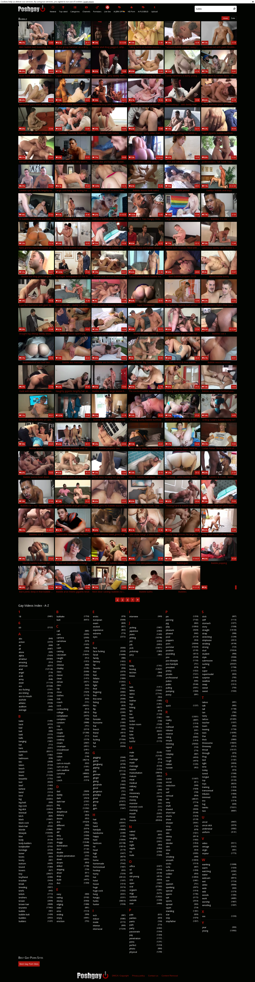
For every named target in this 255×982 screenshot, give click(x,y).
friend (109, 732)
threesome (219, 743)
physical (145, 952)
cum (73, 760)
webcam (219, 878)
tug (219, 804)
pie (182, 616)
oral (145, 886)
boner (36, 853)
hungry (109, 897)
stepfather (182, 921)
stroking (219, 643)
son (182, 880)
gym (109, 808)
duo (73, 883)
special (182, 890)
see (182, 788)
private (182, 674)
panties (145, 918)
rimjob (182, 740)
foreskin (109, 719)
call (73, 631)
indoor (109, 918)
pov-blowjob (182, 660)
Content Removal (170, 975)
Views (225, 18)
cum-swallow (73, 770)
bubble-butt (36, 914)
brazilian (36, 880)
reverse (182, 733)
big (36, 799)
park (145, 924)
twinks (219, 807)
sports (182, 900)
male (145, 752)
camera (73, 637)
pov (182, 657)
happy (109, 836)
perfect (145, 945)
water (219, 874)
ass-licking (36, 693)
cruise (73, 753)
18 (36, 616)
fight (109, 685)
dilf (73, 832)
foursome (109, 722)
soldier (182, 873)
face (109, 647)
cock (73, 705)
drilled (73, 866)
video (219, 843)
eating (73, 897)
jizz (145, 641)
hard (109, 839)
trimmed (219, 797)
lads (145, 687)
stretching (219, 636)
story (219, 626)
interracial (109, 929)
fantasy (109, 661)
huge (109, 887)
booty (36, 860)
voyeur (219, 853)
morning (145, 810)
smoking (182, 856)
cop (73, 726)
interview (145, 616)
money (145, 800)
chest (73, 661)
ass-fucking (36, 689)
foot (109, 715)
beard (36, 771)
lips (145, 710)
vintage (219, 846)
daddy (73, 794)
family (109, 658)
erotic (109, 616)
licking (145, 707)
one (145, 879)
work (219, 898)
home (109, 860)
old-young (145, 876)
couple (73, 732)
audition (36, 706)
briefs (36, 890)
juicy (145, 654)
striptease (219, 640)
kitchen (145, 672)
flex (109, 705)
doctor (73, 838)
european (109, 619)
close (73, 692)
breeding (36, 887)
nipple (145, 848)
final (109, 688)
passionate (145, 931)
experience (109, 630)
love (145, 731)
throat (219, 749)
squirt (182, 907)
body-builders (36, 843)
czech (73, 780)
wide (219, 888)
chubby (73, 668)
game (109, 760)
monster (145, 803)
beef (36, 785)
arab (36, 676)
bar (36, 744)
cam (73, 634)
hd (109, 846)
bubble (36, 911)
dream (73, 862)
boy (36, 873)
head (109, 850)
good (109, 788)
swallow (219, 681)
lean (145, 697)
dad (73, 791)
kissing (145, 669)
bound (36, 867)
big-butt (36, 802)
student (219, 653)
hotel (109, 880)
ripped (182, 747)
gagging (109, 757)
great (109, 798)
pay (145, 935)
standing (182, 911)
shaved (182, 809)
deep (73, 808)
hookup (109, 870)
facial (109, 654)
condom (73, 722)
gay (109, 771)
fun (109, 746)
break (36, 884)
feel (109, 671)
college (73, 712)
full (109, 743)
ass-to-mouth (36, 696)
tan (219, 712)
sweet (219, 691)
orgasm (145, 890)
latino (145, 693)
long (145, 727)
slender (182, 843)
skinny (182, 836)
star (182, 914)
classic (73, 675)
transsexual (219, 790)
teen (219, 732)
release (182, 730)
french (109, 729)
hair (109, 819)
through (219, 753)
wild (219, 891)
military (145, 786)
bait (36, 731)
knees (145, 676)
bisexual (36, 812)
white (219, 884)
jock (145, 647)
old (145, 873)
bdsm (36, 765)
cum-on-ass (73, 766)
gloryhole (109, 784)
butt (73, 619)
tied (219, 760)
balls (36, 738)
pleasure (182, 630)
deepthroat (73, 811)
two (219, 810)
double (73, 852)
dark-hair (73, 801)
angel (36, 672)
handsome (109, 833)
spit (182, 897)
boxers (36, 870)
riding (182, 737)
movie (145, 817)
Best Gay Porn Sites (29, 964)
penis (145, 941)
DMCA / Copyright (120, 975)
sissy (182, 826)
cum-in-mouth (73, 763)
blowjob (36, 833)
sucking (219, 664)
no (145, 851)
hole (109, 856)
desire (73, 818)
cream (73, 743)
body (36, 839)
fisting (109, 702)
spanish (182, 884)
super (219, 670)
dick (73, 822)
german (109, 774)
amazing (36, 662)
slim (182, 846)
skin (182, 833)
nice (145, 841)
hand (109, 826)
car (73, 644)
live (145, 714)
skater (182, 829)
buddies (36, 917)
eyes (109, 636)
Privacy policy (138, 975)
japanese (145, 631)
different (73, 825)
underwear (219, 828)
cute (73, 777)
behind (36, 788)
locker (145, 721)
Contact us (153, 975)
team (219, 726)
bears (36, 775)
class (73, 671)
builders (36, 921)
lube (145, 734)
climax (73, 681)
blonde (36, 829)
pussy (182, 694)
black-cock (36, 822)
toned (219, 773)
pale (145, 914)
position (182, 650)
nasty (145, 834)
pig (182, 623)
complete (73, 719)
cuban (73, 756)
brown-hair (36, 904)
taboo (219, 702)
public (182, 684)
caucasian (73, 654)
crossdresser (73, 749)
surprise (219, 677)
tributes (219, 793)
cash (73, 647)
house (109, 884)
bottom (36, 863)
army (36, 679)
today (219, 770)
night (145, 845)
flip (109, 709)
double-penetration (73, 855)
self (182, 792)
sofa (182, 867)
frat (109, 726)
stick (219, 616)
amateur (36, 659)
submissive (219, 660)
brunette (36, 907)
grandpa (109, 794)
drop (73, 876)
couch (73, 729)
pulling (182, 687)
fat (109, 664)
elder (73, 907)
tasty (219, 715)
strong (219, 647)
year (219, 927)
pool (182, 636)
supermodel (219, 674)
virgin (219, 850)
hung (109, 894)
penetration (145, 938)
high (109, 853)
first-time (109, 698)
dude (73, 879)
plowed (182, 633)
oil (145, 869)
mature (145, 776)
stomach (219, 623)
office (145, 866)
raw (182, 716)
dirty (73, 835)
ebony (73, 900)
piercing (182, 619)
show (182, 819)
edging (73, 904)
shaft (182, 805)
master (145, 769)
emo (73, 911)
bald (36, 734)
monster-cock (145, 806)
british (36, 894)
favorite (109, 668)
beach (36, 768)
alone (36, 652)
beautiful (36, 778)
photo (145, 948)
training (219, 787)
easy (73, 894)
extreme (109, 633)
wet (219, 881)
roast (182, 750)
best (36, 795)
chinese (73, 664)
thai (219, 736)
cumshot (73, 773)
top (219, 780)
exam (109, 623)
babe (36, 721)
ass (36, 686)
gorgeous (109, 791)
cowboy (73, 739)
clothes (73, 695)
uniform (219, 832)
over (145, 903)
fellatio (109, 678)
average (36, 709)
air (36, 645)
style (219, 657)
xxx (219, 916)
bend (36, 792)
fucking (109, 739)
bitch (36, 816)
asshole (36, 699)
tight (219, 763)
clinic (73, 685)
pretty (182, 670)
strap (219, 633)
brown (36, 900)
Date (233, 18)
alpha (36, 655)
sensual (182, 795)
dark (73, 798)
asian (36, 682)
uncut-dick (219, 825)
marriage (145, 759)
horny (109, 873)
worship (219, 901)
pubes (182, 681)
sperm (182, 894)
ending (73, 914)
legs (145, 704)
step (182, 917)
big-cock (36, 805)
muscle (145, 820)
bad (36, 727)
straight (219, 630)
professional (182, 677)
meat (145, 779)
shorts (182, 816)
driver (73, 872)
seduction (182, 785)
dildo (73, 828)
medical (145, 783)
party (145, 928)
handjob (109, 829)
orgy (145, 893)
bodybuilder (36, 846)
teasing (219, 729)
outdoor (145, 896)
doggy (73, 842)
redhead (182, 726)
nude (145, 855)
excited (109, 626)
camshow (73, 641)
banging (36, 741)
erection (73, 921)
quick (182, 705)
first (109, 695)
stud (219, 650)
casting (73, 651)
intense (109, 925)
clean (73, 678)
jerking (145, 637)
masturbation (145, 772)
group (109, 801)
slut (182, 853)
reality (182, 720)
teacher (219, 722)
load (145, 717)
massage (145, 766)
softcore (182, 870)
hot (109, 877)
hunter (109, 904)
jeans (145, 634)
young (219, 930)
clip (73, 688)
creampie (73, 746)
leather (145, 700)
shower (182, 822)
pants (145, 921)
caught (73, 658)
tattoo (219, 719)
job (145, 644)
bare (36, 748)
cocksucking (73, 709)
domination (73, 845)
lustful (145, 741)
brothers (36, 897)
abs (36, 638)
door (73, 849)
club (73, 698)
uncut (219, 822)
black (36, 819)
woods (219, 895)
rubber (182, 764)
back (36, 724)
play (182, 626)
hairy (109, 822)
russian (182, 767)
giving (109, 781)
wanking (219, 864)
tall (219, 709)
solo (182, 877)
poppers (182, 640)
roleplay (182, 754)
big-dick (36, 809)
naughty (145, 838)
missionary (145, 793)
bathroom (36, 758)
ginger (109, 777)
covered (73, 736)
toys (219, 783)
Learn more (88, 1)
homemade (109, 863)
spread (182, 904)
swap (219, 684)
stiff (219, 619)
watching (219, 871)
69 (36, 627)
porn (182, 643)
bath (36, 755)
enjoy (73, 917)
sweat (219, 687)
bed (36, 782)
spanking (182, 887)
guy (109, 805)
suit (219, 667)
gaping (109, 767)
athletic (36, 703)
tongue (219, 777)
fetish (109, 681)
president (182, 667)
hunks (109, 900)
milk (145, 789)
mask (145, 762)
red (182, 723)
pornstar (182, 647)
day (73, 805)
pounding (182, 653)
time (219, 766)
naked (145, 831)
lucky (145, 738)
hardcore (109, 843)
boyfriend (36, 877)
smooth (182, 860)
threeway (219, 746)
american (36, 665)
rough (182, 760)
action (36, 642)
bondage (36, 850)
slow (182, 850)
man (145, 755)
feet (109, 675)
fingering (109, 692)
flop (109, 712)
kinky (145, 665)
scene (182, 778)
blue (36, 836)
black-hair (36, 826)
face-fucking (109, 651)
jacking (145, 627)
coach (73, 702)
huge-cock (109, 890)
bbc (36, 761)
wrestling (219, 905)
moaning (145, 796)
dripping (73, 869)
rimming (182, 743)
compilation (73, 715)
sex (182, 799)
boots (36, 856)
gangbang (109, 764)
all (36, 648)
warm (219, 867)
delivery (73, 815)
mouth (145, 813)
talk (219, 705)
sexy (182, 802)
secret (182, 782)
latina (145, 690)
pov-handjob (182, 664)
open (145, 883)
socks (182, 863)
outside (145, 900)
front (109, 736)
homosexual (109, 867)
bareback (36, 751)
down (73, 859)
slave (182, 839)
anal (36, 669)
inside (109, 922)
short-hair (182, 812)
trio (219, 800)
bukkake (73, 616)
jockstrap (145, 651)
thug (219, 756)
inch (109, 915)
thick (219, 739)
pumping (182, 691)
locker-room (145, 724)
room (182, 757)
